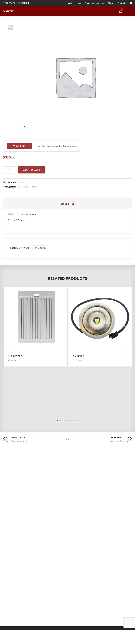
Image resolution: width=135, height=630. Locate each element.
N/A (21, 182)
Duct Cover (23, 186)
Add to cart (31, 169)
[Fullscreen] (25, 127)
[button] (57, 420)
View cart (19, 146)
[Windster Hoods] (8, 11)
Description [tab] (68, 203)
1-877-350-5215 (16, 3)
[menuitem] (74, 3)
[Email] (131, 3)
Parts (33, 186)
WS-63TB (40, 247)
